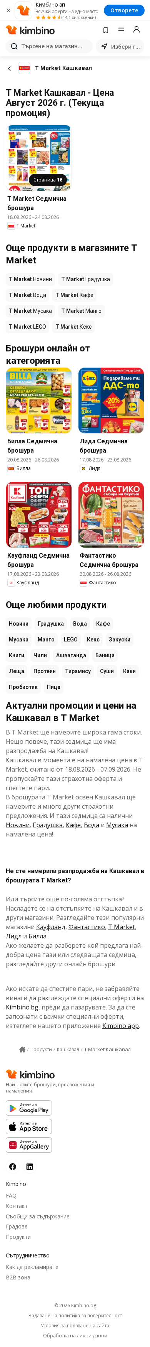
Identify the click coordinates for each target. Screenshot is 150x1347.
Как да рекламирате (32, 1267)
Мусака (18, 639)
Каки (129, 671)
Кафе (103, 624)
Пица (53, 687)
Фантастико (86, 927)
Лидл (14, 936)
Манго (46, 639)
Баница (105, 655)
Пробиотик (23, 687)
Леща (16, 671)
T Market (121, 927)
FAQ (11, 1195)
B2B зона (18, 1277)
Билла (37, 936)
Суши (107, 671)
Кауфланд (50, 927)
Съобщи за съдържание (38, 1216)
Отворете (124, 10)
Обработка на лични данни (75, 1336)
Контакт (17, 1206)
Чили (40, 655)
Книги (16, 655)
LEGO (71, 639)
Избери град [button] (126, 46)
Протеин (44, 671)
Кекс (93, 639)
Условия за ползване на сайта (75, 1326)
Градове (17, 1226)
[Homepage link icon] (22, 1050)
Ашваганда (71, 655)
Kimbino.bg (22, 1007)
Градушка (51, 624)
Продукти (18, 1236)
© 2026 (75, 1305)
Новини (18, 624)
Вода (80, 624)
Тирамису (78, 671)
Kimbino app (120, 1025)
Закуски (119, 639)
